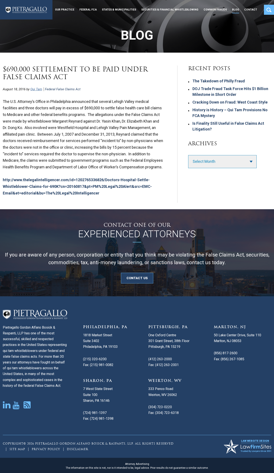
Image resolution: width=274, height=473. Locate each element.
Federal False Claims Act (62, 89)
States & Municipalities (119, 9)
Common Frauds (215, 9)
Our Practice (64, 9)
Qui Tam (36, 89)
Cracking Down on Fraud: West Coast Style (230, 102)
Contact (250, 9)
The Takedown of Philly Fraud (218, 81)
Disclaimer (77, 449)
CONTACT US (137, 278)
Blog (235, 9)
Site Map (17, 449)
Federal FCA (88, 9)
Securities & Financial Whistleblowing (169, 9)
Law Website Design (255, 440)
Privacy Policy (46, 449)
